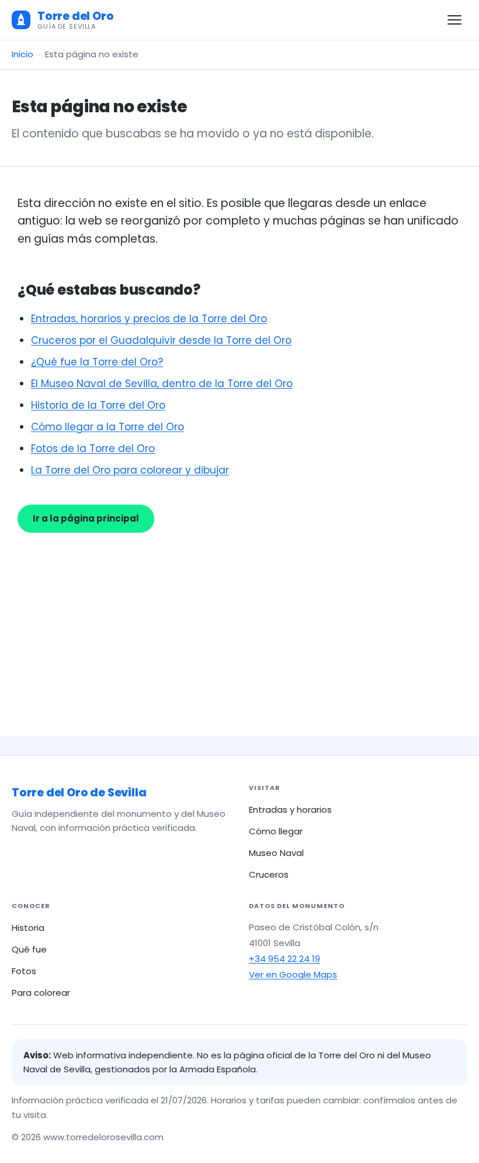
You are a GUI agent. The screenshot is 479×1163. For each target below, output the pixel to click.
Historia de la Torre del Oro (98, 405)
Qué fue (29, 949)
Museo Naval (276, 853)
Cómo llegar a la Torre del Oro (107, 427)
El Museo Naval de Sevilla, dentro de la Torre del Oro (162, 384)
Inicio (22, 54)
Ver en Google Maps (293, 974)
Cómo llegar (276, 831)
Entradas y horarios (290, 809)
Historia (28, 928)
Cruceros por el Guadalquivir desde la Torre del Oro (161, 340)
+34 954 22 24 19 (284, 959)
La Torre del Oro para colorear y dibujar (130, 470)
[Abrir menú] (454, 20)
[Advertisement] (239, 620)
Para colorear (41, 992)
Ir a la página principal (86, 518)
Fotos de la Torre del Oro (93, 448)
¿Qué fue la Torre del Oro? (97, 362)
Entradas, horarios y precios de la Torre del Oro (149, 319)
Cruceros (269, 874)
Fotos (24, 971)
